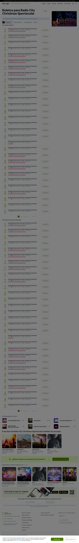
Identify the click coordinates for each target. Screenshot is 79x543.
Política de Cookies (17, 540)
